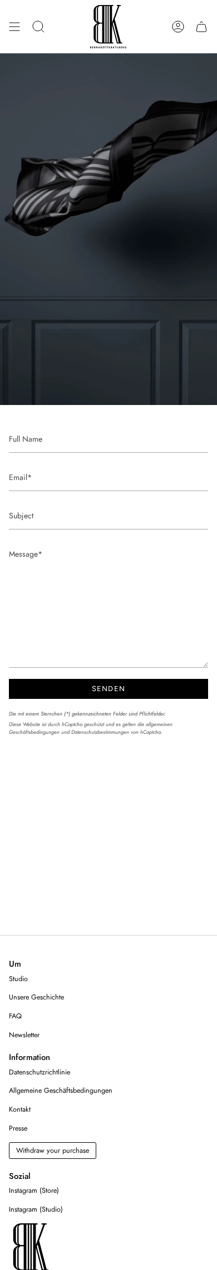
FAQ (15, 1016)
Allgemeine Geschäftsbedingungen (60, 1091)
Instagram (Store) (34, 1191)
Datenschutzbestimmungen (100, 732)
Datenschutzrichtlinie (39, 1072)
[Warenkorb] (201, 26)
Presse (18, 1128)
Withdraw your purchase (52, 1151)
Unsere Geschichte (36, 997)
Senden (109, 688)
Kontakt (20, 1109)
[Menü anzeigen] (14, 26)
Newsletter (24, 1035)
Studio (18, 979)
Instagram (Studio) (36, 1209)
